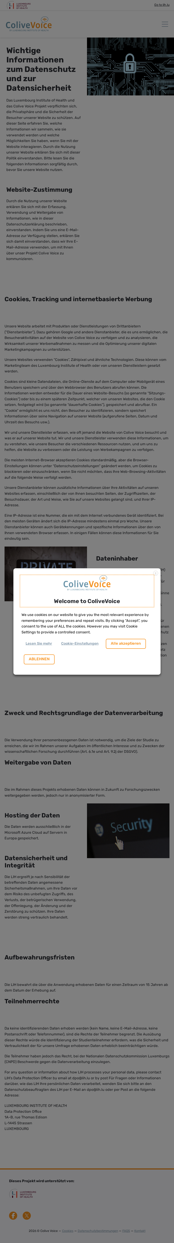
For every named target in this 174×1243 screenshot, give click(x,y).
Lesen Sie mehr (39, 644)
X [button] (156, 573)
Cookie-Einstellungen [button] (80, 644)
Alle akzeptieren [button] (126, 644)
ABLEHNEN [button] (39, 659)
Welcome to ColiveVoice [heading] (87, 601)
